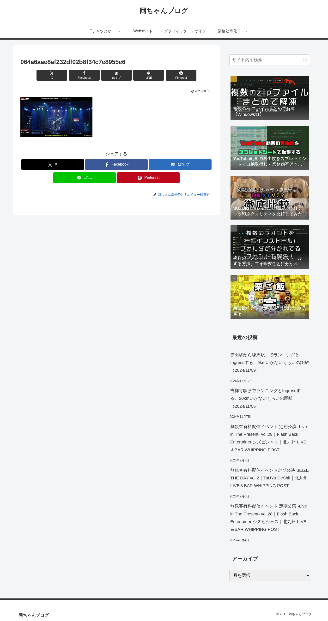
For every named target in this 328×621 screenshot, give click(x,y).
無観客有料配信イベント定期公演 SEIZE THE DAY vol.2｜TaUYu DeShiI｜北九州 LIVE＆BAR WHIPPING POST (269, 478)
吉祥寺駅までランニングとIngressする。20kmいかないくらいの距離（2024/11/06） (265, 398)
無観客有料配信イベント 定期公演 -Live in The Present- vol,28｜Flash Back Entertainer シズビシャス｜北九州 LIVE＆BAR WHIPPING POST (268, 518)
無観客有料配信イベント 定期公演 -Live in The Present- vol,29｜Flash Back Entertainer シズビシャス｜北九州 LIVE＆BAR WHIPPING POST (268, 438)
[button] (305, 60)
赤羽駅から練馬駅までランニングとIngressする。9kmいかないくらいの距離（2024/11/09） (269, 362)
